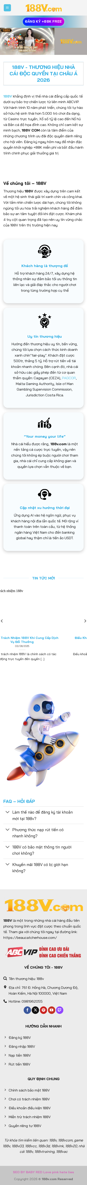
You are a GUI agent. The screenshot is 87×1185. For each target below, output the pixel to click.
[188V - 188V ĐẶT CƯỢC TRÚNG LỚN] (43, 7)
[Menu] (7, 8)
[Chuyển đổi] (7, 812)
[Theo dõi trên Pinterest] (43, 1010)
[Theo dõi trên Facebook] (27, 1010)
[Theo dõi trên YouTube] (51, 1010)
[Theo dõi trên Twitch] (59, 1010)
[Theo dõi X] (35, 1010)
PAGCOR (69, 378)
